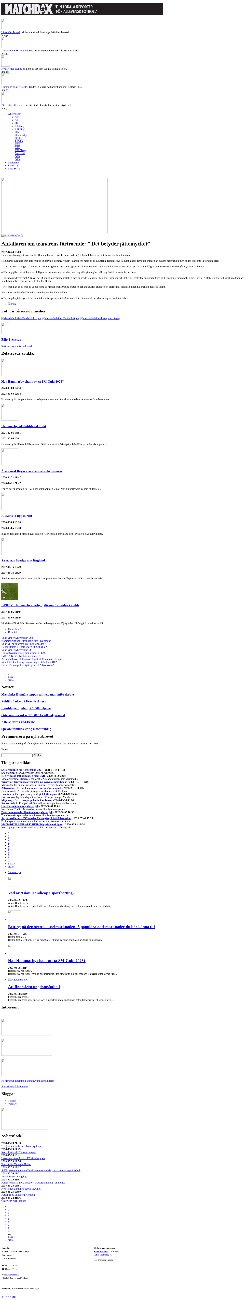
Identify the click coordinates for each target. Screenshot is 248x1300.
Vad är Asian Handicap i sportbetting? (41, 893)
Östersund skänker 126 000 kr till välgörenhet (33, 715)
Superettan (13, 162)
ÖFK (17, 159)
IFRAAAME (8, 1297)
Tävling (12, 1100)
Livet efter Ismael (10, 32)
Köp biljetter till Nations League (18, 1152)
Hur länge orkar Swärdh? (14, 86)
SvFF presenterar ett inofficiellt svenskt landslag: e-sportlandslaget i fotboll (40, 1170)
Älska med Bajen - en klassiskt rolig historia (31, 471)
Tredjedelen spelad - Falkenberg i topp (21, 1146)
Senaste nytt (14, 872)
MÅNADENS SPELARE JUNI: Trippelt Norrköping (32, 824)
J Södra (19, 141)
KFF (17, 144)
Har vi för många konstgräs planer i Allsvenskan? (27, 665)
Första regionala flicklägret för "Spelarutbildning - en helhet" (33, 1182)
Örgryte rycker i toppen (13, 1200)
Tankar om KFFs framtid (14, 50)
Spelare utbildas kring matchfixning (26, 729)
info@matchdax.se (11, 1275)
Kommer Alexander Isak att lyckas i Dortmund (26, 640)
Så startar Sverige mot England (23, 560)
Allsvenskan (14, 113)
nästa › (11, 676)
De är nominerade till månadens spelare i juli (26, 812)
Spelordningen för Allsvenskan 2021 (22, 769)
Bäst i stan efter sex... (13, 105)
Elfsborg (19, 126)
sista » (11, 679)
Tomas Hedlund (101, 1251)
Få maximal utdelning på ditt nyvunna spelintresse (27, 1080)
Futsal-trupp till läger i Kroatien (18, 1194)
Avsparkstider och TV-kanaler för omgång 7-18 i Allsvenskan (36, 818)
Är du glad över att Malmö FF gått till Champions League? (32, 659)
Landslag (13, 165)
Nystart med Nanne (11, 68)
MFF (17, 147)
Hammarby (21, 135)
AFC (17, 116)
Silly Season (14, 168)
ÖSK (17, 156)
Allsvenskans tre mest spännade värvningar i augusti (31, 788)
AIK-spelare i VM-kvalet (18, 722)
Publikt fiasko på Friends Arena (23, 701)
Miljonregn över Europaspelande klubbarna (26, 800)
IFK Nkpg (20, 150)
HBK (18, 132)
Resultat (12, 632)
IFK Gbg (20, 129)
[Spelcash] (26, 1034)
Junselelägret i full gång (13, 1176)
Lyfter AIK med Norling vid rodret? (20, 656)
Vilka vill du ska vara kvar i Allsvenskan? (23, 643)
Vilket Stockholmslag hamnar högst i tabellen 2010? (29, 662)
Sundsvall (20, 153)
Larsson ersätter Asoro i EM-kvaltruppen (23, 1158)
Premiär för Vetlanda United (16, 1164)
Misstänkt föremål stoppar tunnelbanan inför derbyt (37, 694)
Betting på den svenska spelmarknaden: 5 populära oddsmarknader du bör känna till (81, 927)
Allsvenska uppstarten (16, 515)
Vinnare (12, 1103)
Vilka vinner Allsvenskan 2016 (17, 649)
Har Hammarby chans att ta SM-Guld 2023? (32, 381)
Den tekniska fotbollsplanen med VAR (23, 775)
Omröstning (14, 629)
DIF (17, 123)
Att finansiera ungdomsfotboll (34, 987)
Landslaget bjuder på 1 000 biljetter (26, 708)
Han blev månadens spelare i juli (19, 806)
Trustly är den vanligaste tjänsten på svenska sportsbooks (34, 782)
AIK (17, 120)
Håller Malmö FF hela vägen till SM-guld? (24, 646)
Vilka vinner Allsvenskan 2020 (17, 637)
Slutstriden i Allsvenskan (14, 1086)
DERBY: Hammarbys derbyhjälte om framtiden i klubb (40, 605)
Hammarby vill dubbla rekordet (23, 426)
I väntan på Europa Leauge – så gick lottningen (28, 794)
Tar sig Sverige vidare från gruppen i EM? (23, 653)
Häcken (19, 138)
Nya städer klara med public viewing (20, 1188)
